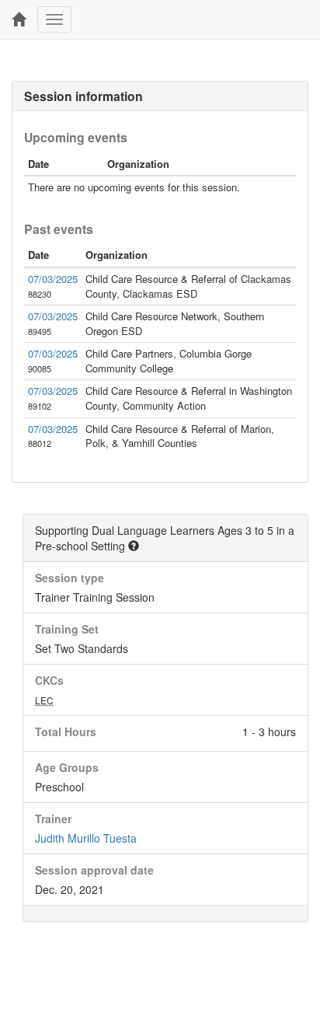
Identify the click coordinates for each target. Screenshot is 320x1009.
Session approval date (94, 870)
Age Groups (67, 767)
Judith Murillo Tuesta (86, 838)
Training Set (67, 629)
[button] (133, 545)
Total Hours (65, 731)
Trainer (53, 818)
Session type (69, 577)
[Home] (18, 19)
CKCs (49, 680)
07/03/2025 (53, 278)
